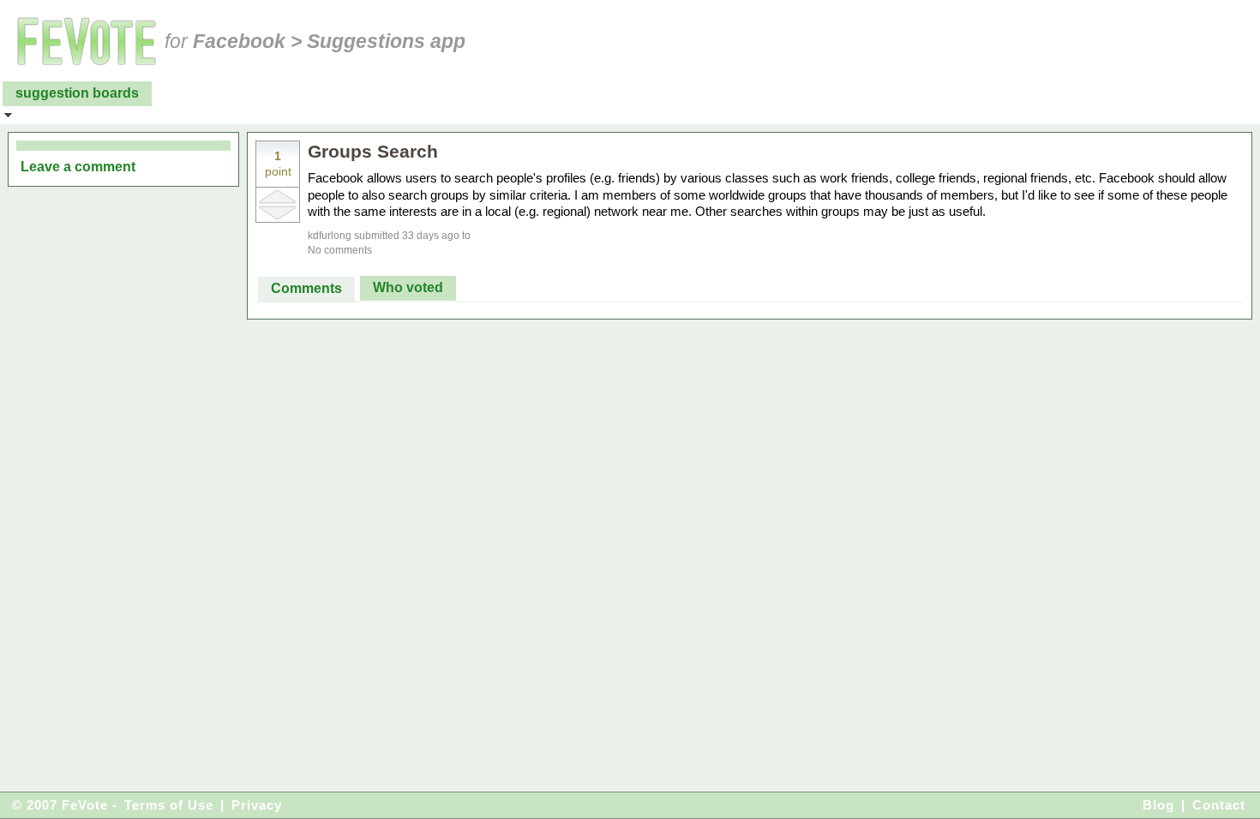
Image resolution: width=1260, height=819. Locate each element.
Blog (1158, 805)
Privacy (256, 805)
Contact (1218, 805)
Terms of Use (168, 805)
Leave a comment (78, 166)
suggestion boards (77, 93)
